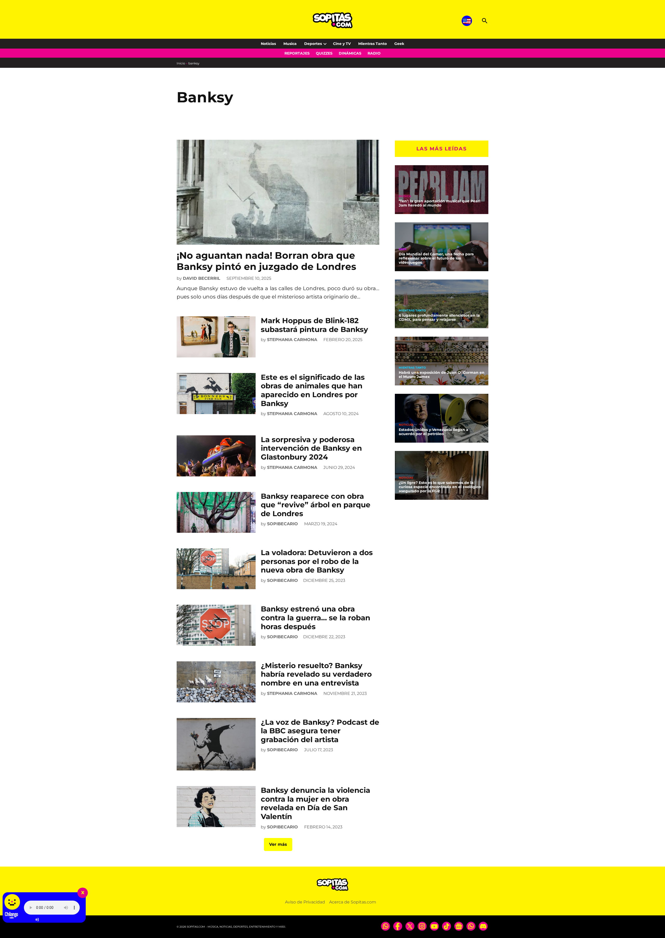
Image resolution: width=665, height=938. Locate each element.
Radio (374, 53)
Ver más (278, 844)
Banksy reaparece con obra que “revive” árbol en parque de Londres (315, 505)
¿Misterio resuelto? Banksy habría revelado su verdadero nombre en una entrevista (316, 674)
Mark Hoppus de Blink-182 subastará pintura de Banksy (314, 325)
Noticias (268, 43)
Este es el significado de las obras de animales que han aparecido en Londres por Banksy (313, 390)
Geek (399, 43)
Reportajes (297, 53)
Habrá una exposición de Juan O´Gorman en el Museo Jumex (441, 374)
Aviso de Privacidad (305, 902)
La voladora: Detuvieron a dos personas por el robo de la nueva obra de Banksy (317, 561)
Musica (290, 43)
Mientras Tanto (372, 43)
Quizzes (324, 53)
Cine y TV (342, 43)
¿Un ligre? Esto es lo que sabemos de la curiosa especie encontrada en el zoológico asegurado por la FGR (440, 486)
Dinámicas (350, 53)
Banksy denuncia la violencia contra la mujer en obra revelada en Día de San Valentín (315, 803)
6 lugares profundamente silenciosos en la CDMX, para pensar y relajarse (439, 317)
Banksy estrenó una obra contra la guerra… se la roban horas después (315, 617)
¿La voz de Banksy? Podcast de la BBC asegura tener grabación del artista (320, 731)
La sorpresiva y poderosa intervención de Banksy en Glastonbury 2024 (311, 448)
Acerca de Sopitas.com (352, 902)
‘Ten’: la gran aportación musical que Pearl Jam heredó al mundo (439, 203)
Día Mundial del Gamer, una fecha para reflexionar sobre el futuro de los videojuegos (436, 258)
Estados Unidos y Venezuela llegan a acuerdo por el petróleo (433, 431)
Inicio (181, 63)
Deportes (313, 43)
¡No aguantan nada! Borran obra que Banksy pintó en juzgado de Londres (266, 261)
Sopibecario (282, 523)
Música (405, 196)
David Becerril (201, 278)
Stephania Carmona (292, 339)
